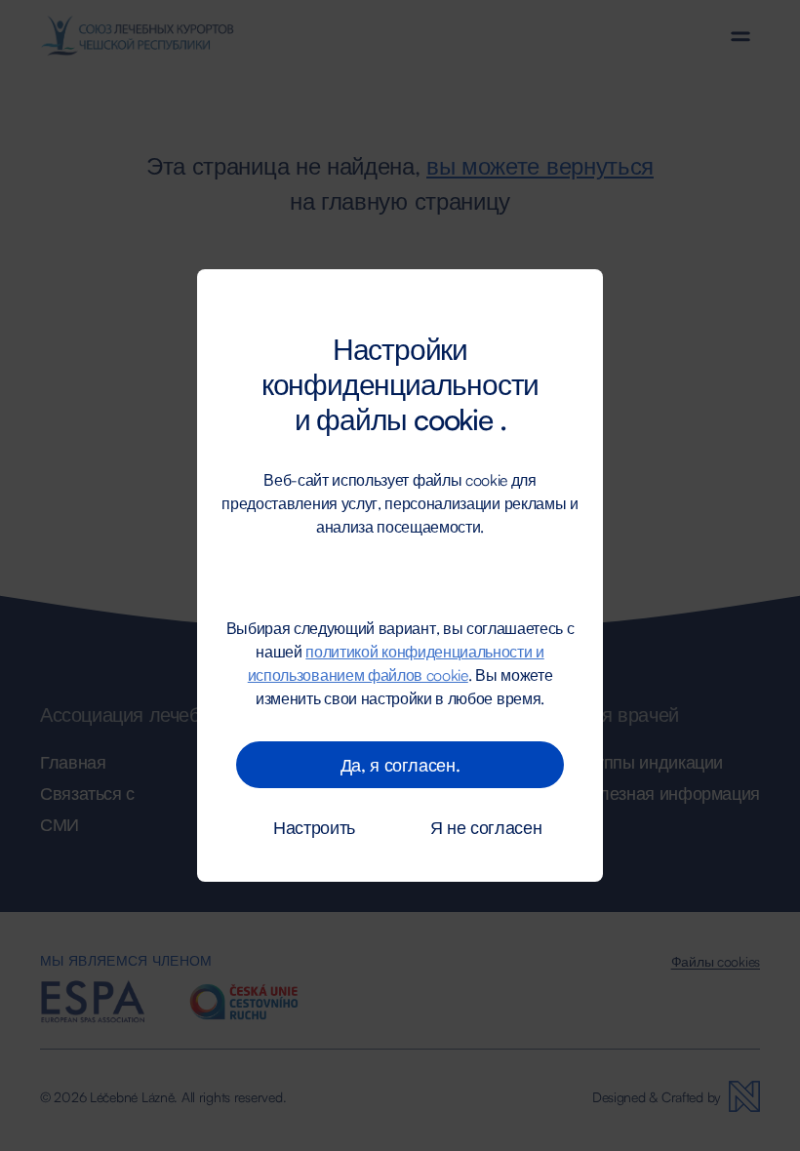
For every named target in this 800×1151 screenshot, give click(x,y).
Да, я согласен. (400, 764)
